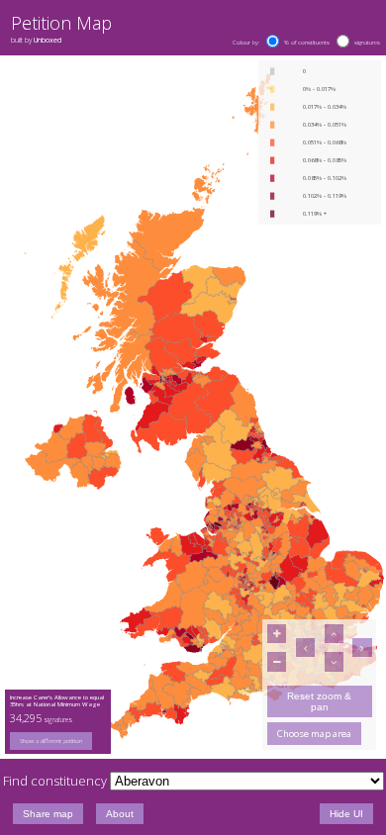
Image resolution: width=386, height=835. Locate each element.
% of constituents (307, 42)
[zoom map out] (276, 661)
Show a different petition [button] (51, 741)
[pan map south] (334, 661)
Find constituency (55, 780)
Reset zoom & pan (319, 701)
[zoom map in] (276, 633)
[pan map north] (334, 633)
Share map (48, 813)
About (120, 813)
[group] (58, 741)
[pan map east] (361, 647)
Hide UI (346, 813)
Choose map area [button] (314, 733)
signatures (367, 42)
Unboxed (47, 40)
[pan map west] (305, 647)
